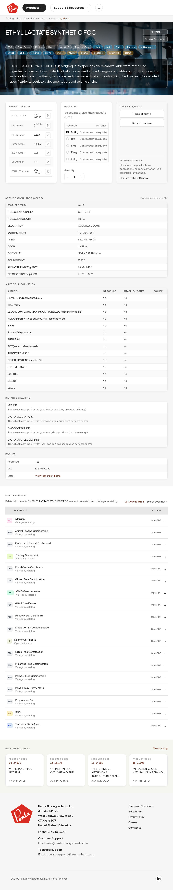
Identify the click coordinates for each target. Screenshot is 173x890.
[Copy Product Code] (48, 115)
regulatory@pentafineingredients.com (70, 854)
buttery (131, 47)
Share (157, 32)
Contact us (134, 827)
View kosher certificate (47, 475)
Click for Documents (155, 39)
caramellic (114, 53)
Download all (136, 501)
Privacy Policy (136, 816)
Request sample (142, 122)
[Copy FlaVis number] (48, 144)
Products (33, 7)
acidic (23, 53)
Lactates (52, 18)
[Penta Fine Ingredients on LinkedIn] (158, 878)
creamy (84, 53)
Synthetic (64, 18)
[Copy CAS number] (48, 125)
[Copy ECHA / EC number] (48, 171)
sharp (98, 47)
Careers (132, 822)
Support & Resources (69, 7)
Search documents (157, 501)
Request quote (142, 113)
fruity (118, 47)
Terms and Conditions (140, 806)
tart (108, 47)
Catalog (9, 18)
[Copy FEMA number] (48, 135)
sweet (11, 53)
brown (48, 53)
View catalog (160, 748)
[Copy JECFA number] (48, 153)
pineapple (98, 53)
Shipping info (135, 811)
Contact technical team (134, 177)
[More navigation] (99, 7)
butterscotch (147, 47)
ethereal (35, 53)
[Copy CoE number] (48, 162)
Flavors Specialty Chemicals (31, 18)
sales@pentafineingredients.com (67, 843)
